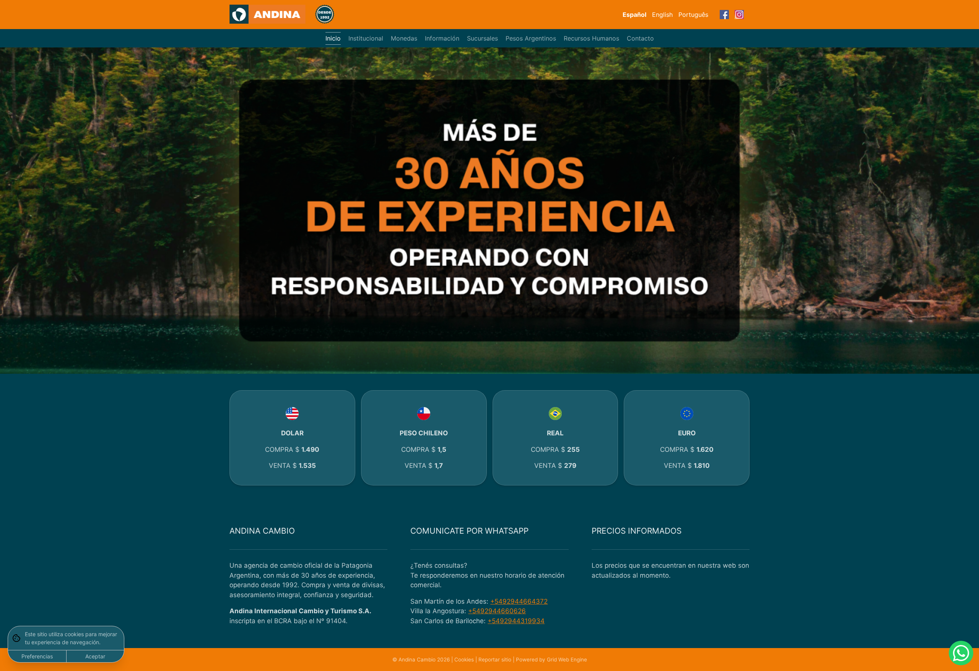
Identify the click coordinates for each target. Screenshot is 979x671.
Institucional (365, 38)
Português (693, 14)
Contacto (640, 38)
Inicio (333, 38)
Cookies (464, 659)
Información (442, 38)
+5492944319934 (516, 621)
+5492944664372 (519, 601)
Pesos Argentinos (531, 38)
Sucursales (482, 38)
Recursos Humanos (591, 38)
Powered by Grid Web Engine (551, 659)
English (662, 14)
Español (634, 14)
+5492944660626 (497, 611)
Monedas (404, 38)
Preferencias (37, 656)
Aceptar (95, 656)
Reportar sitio (494, 659)
